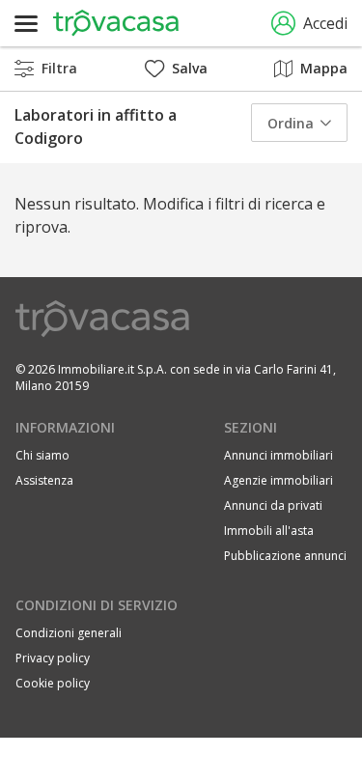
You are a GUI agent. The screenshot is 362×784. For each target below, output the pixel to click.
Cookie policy (52, 683)
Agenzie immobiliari (278, 480)
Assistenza (44, 480)
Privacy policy (52, 658)
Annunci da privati (273, 505)
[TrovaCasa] (116, 23)
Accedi (325, 23)
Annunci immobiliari (278, 455)
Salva (190, 68)
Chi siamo (42, 455)
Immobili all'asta (269, 530)
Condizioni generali (68, 633)
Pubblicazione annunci (285, 555)
